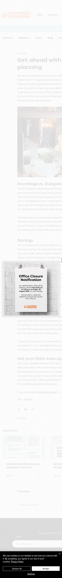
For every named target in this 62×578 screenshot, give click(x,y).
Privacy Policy (17, 561)
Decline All (17, 568)
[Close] (58, 555)
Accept (46, 568)
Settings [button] (31, 573)
